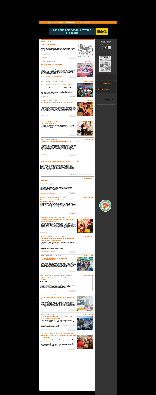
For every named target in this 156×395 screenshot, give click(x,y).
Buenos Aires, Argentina (106, 42)
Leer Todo (71, 232)
